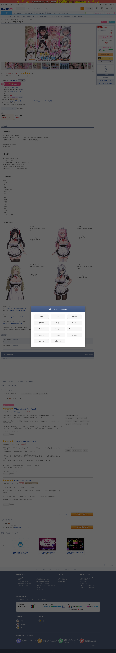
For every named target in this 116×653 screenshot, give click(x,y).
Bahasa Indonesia (74, 329)
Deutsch (41, 329)
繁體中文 (41, 323)
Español (74, 323)
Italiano (41, 335)
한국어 (58, 323)
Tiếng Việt (58, 341)
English (58, 317)
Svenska (74, 335)
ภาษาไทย (41, 341)
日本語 (41, 317)
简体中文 (74, 317)
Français (58, 329)
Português (58, 335)
